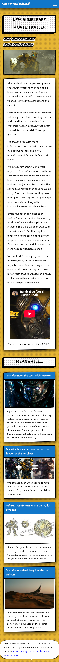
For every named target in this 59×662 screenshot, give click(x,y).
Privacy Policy (20, 651)
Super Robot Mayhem (16, 4)
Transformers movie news (18, 44)
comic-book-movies (23, 39)
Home (7, 39)
